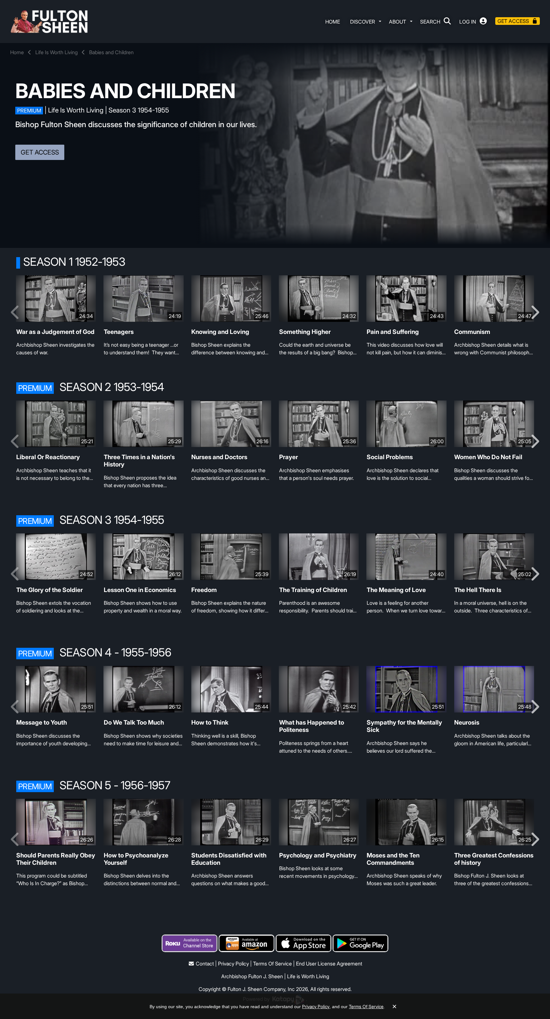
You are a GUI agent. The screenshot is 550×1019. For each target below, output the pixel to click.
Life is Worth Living (308, 976)
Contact (205, 963)
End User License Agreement (329, 963)
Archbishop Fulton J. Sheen (252, 976)
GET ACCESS (40, 152)
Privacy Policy (233, 963)
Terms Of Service (272, 963)
